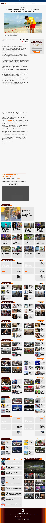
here (19, 178)
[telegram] (23, 39)
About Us (6, 514)
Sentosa (8, 181)
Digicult (33, 3)
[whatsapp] (25, 39)
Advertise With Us (13, 514)
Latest (9, 3)
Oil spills (4, 181)
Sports (37, 3)
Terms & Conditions (38, 514)
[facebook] (20, 39)
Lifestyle (23, 3)
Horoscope (28, 3)
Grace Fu (13, 181)
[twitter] (22, 39)
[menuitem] (9, 3)
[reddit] (26, 39)
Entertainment (17, 3)
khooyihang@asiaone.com (7, 176)
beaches (17, 181)
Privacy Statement (22, 514)
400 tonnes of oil (8, 120)
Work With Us (30, 514)
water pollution (22, 181)
